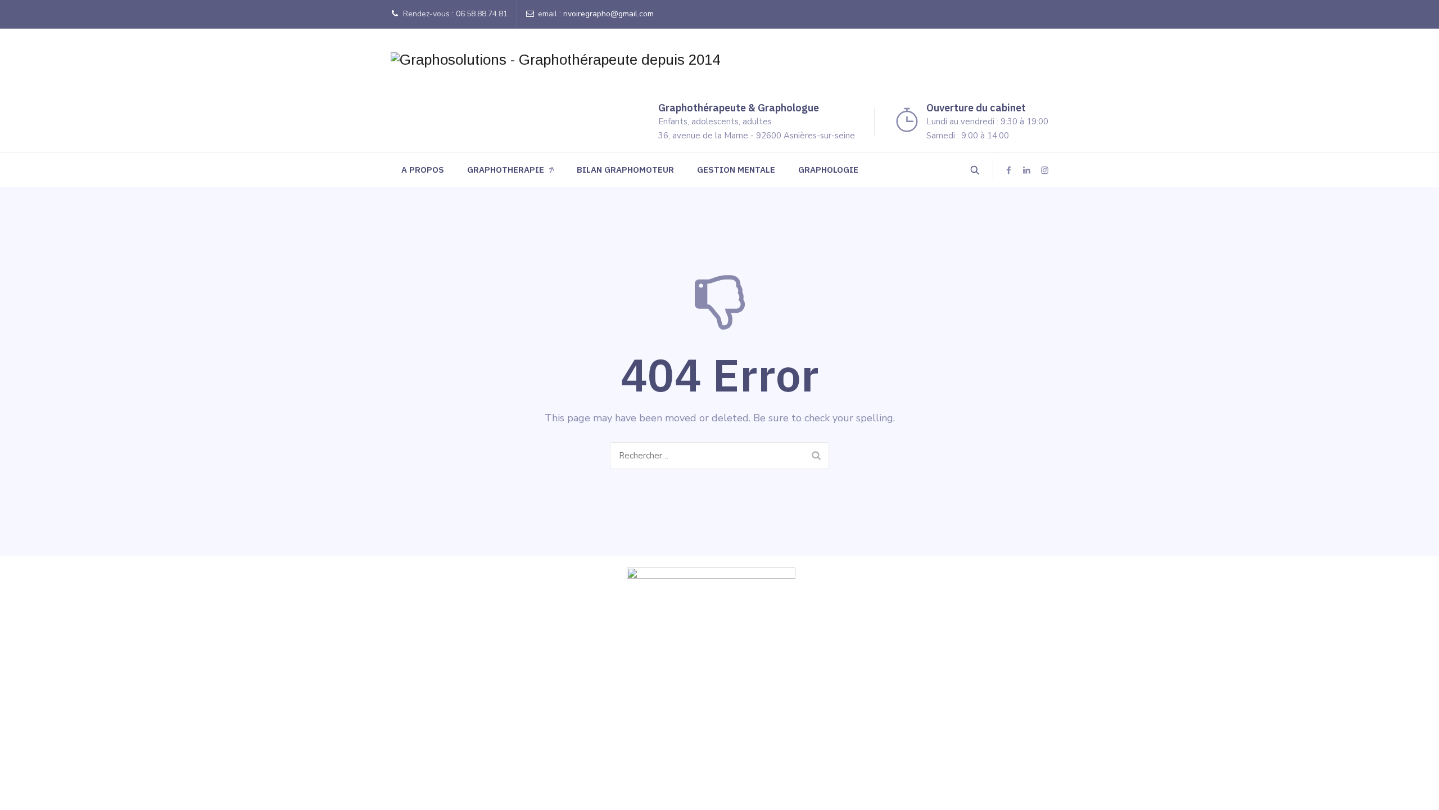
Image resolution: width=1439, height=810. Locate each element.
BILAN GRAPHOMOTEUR (625, 169)
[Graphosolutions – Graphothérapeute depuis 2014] (555, 60)
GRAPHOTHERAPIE (505, 169)
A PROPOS (422, 169)
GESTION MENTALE (736, 169)
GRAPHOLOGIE (828, 169)
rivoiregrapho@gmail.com (608, 13)
